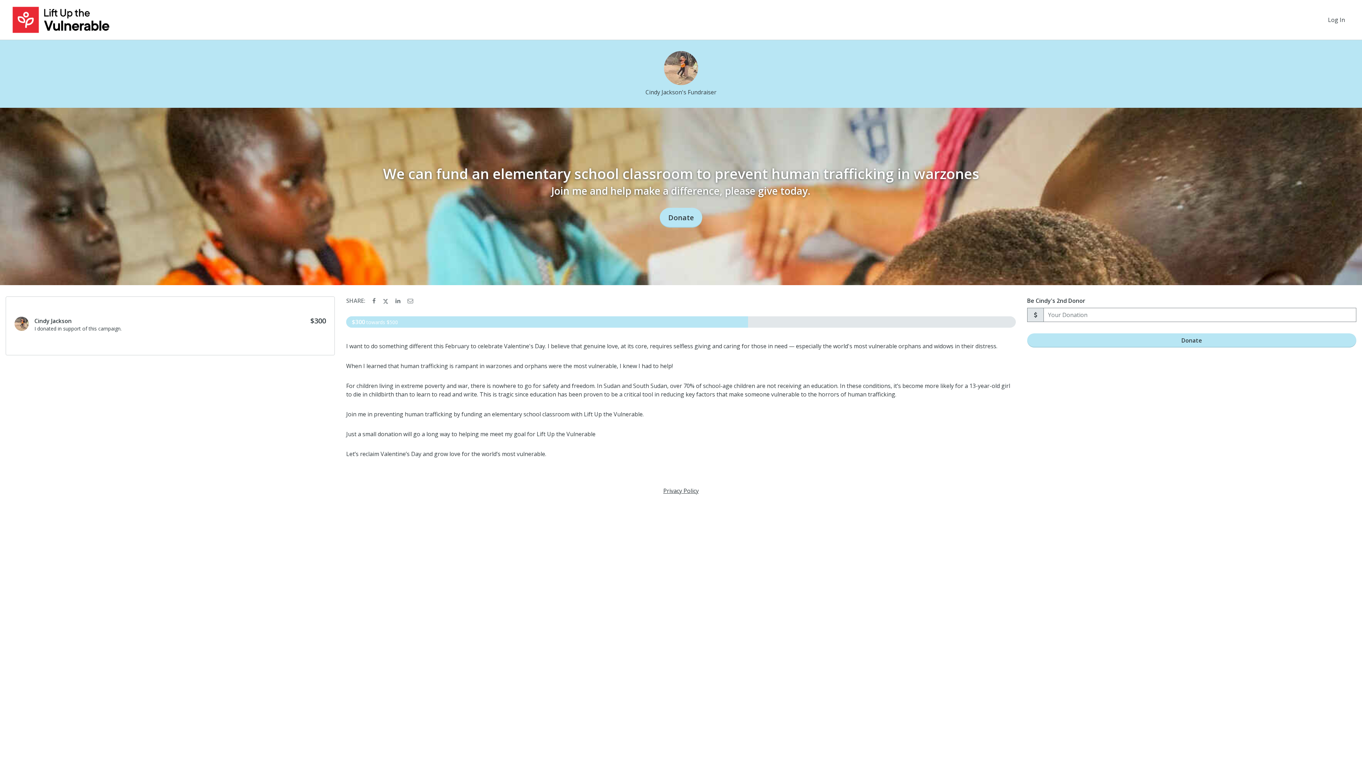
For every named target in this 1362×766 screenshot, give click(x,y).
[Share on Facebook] (374, 301)
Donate (681, 217)
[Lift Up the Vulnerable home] (60, 20)
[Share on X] (386, 301)
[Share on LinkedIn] (398, 301)
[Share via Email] (410, 301)
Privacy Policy (681, 491)
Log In (1336, 20)
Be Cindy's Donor (1056, 301)
